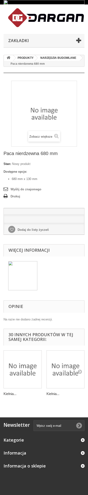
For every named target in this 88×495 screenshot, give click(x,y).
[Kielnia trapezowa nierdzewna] (23, 369)
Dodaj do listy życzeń (33, 230)
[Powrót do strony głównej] (8, 58)
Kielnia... (10, 394)
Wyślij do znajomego (26, 189)
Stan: (7, 164)
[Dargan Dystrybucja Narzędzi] (44, 18)
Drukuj (15, 196)
